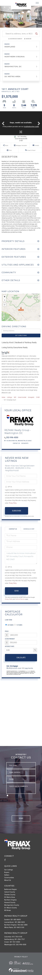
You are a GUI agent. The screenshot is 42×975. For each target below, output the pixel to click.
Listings (9, 397)
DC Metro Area (12, 76)
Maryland (10, 47)
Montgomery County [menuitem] (11, 905)
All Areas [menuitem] (7, 910)
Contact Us (16, 443)
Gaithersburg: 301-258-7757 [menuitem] (14, 939)
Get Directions (21, 335)
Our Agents (24, 443)
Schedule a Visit (28, 529)
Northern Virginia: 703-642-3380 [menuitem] (15, 925)
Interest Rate (9, 646)
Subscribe (16, 511)
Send (16, 591)
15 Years (19, 625)
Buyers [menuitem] (6, 872)
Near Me (28, 38)
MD (15, 397)
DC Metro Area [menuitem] (9, 897)
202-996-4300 (12, 437)
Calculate (21, 658)
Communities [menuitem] (9, 877)
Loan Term (8, 620)
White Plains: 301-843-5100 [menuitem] (14, 927)
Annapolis (31, 397)
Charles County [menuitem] (9, 894)
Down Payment (10, 639)
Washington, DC (13, 66)
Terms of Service (20, 599)
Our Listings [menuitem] (8, 870)
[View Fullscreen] (4, 304)
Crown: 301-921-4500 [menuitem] (12, 942)
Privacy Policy (12, 503)
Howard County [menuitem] (9, 902)
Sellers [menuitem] (6, 875)
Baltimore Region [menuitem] (10, 889)
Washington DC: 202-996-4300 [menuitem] (15, 944)
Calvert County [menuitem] (9, 892)
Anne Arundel (22, 397)
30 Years (10, 625)
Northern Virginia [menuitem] (10, 900)
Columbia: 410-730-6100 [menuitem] (13, 937)
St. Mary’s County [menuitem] (10, 908)
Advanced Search (16, 38)
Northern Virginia (15, 57)
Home (3, 397)
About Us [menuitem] (7, 880)
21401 (38, 397)
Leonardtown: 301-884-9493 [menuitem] (14, 922)
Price (7, 631)
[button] (36, 33)
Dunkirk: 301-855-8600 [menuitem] (12, 919)
